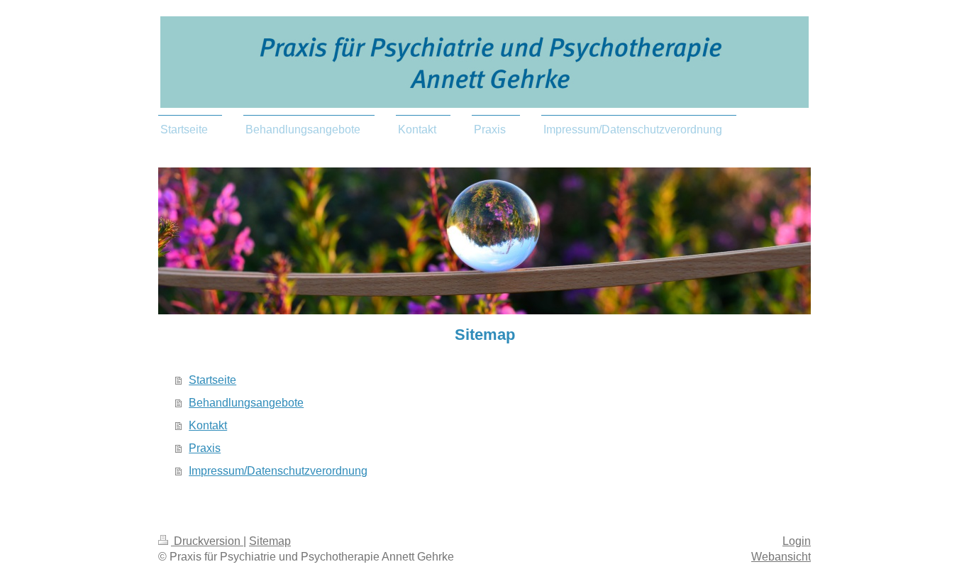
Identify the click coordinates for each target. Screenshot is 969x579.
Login (796, 541)
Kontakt (208, 425)
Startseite (212, 380)
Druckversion (207, 541)
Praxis (205, 448)
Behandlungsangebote (246, 403)
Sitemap (270, 541)
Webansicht (781, 557)
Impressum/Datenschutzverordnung (278, 471)
